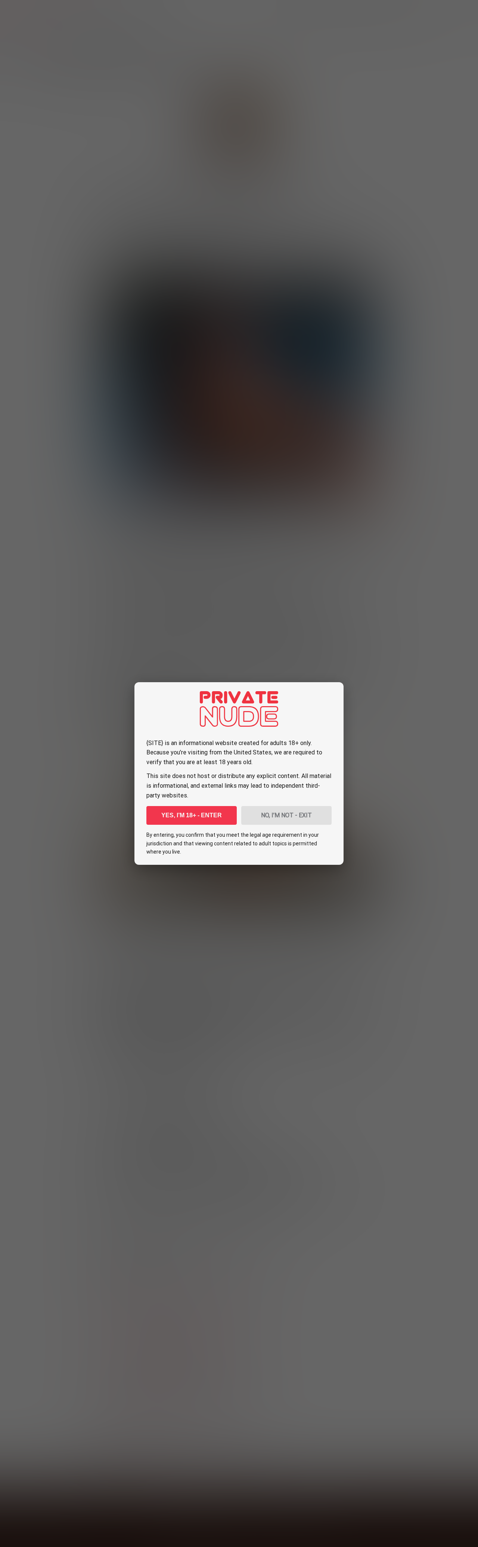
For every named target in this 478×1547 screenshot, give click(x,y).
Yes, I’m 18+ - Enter (191, 815)
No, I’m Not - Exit (286, 815)
